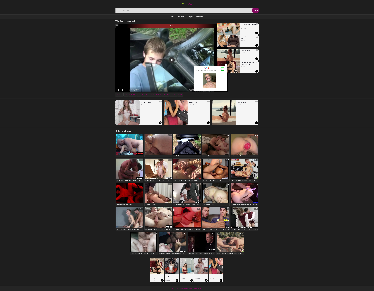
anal (126, 94)
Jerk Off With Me (146, 102)
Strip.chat (243, 28)
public (180, 94)
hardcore (166, 94)
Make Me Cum (170, 26)
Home (172, 16)
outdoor (173, 94)
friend (152, 94)
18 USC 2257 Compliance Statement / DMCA (184, 288)
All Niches (199, 16)
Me (187, 4)
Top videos (180, 16)
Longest (190, 16)
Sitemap (200, 288)
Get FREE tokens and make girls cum (247, 63)
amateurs (119, 94)
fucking (158, 94)
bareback (132, 94)
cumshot (145, 94)
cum (138, 94)
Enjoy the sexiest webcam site (249, 25)
